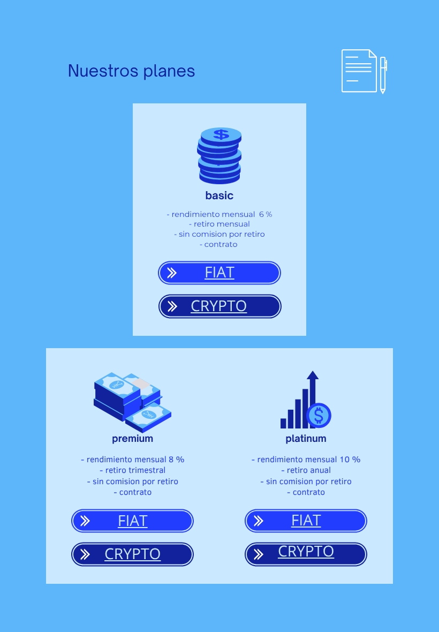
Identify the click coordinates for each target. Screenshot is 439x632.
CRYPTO (219, 306)
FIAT (219, 272)
